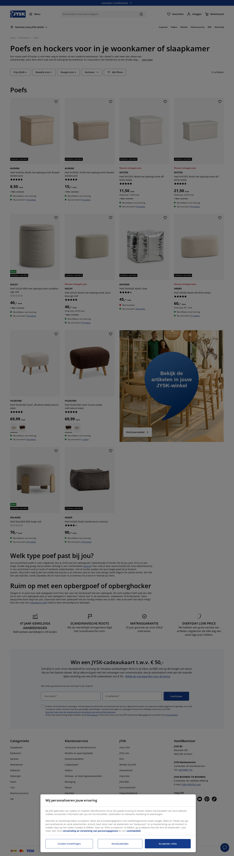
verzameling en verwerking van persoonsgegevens (90, 830)
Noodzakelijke (120, 843)
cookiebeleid (134, 830)
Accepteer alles (168, 843)
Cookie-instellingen (69, 843)
